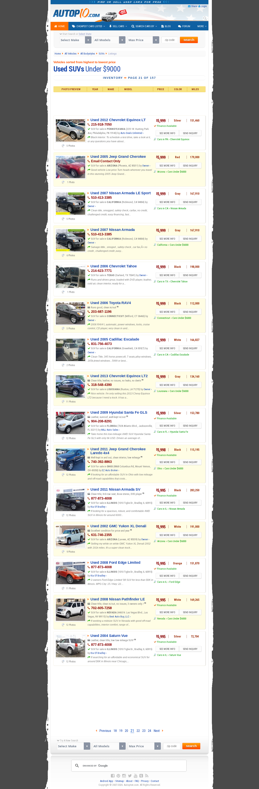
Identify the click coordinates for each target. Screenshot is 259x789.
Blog (168, 26)
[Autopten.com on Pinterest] (118, 775)
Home (61, 26)
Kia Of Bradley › (99, 506)
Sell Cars (118, 26)
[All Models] (109, 40)
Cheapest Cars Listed (89, 26)
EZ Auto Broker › (110, 470)
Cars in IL (162, 508)
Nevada (161, 618)
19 (120, 731)
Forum (186, 26)
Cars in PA (162, 139)
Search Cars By (145, 26)
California (162, 244)
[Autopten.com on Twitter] (130, 775)
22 (138, 731)
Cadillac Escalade (180, 354)
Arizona (161, 171)
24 (149, 731)
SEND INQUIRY (190, 133)
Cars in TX (162, 281)
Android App (106, 781)
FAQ (137, 781)
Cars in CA (162, 208)
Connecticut (163, 317)
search (189, 40)
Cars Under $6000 (177, 171)
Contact (155, 781)
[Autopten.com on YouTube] (135, 775)
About (129, 781)
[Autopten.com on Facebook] (113, 775)
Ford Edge (174, 581)
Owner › (146, 165)
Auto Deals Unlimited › (132, 133)
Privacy (145, 781)
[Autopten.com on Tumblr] (141, 775)
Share (194, 6)
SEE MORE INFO (167, 133)
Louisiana (162, 391)
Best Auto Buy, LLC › (120, 616)
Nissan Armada (178, 208)
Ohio (159, 468)
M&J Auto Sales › (110, 429)
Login (204, 6)
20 (126, 731)
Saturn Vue (175, 655)
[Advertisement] (129, 103)
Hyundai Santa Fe (179, 431)
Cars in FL (162, 431)
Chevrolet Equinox (179, 139)
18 (115, 731)
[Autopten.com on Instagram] (124, 775)
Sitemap (119, 781)
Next (158, 731)
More (200, 26)
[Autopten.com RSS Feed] (146, 775)
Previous (104, 731)
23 (143, 731)
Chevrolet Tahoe (178, 281)
